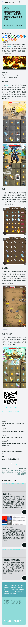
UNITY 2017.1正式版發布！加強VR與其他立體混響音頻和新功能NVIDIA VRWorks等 (20, 472)
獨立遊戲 (6, 7)
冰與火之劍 (11, 46)
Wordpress (5, 449)
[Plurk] (6, 39)
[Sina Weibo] (3, 39)
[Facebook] (3, 36)
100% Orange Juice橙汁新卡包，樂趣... (13, 431)
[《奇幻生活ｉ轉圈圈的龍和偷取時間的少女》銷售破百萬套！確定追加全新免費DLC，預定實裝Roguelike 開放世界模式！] (14, 553)
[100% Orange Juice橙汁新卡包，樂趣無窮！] (14, 487)
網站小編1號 (10, 25)
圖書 (3, 456)
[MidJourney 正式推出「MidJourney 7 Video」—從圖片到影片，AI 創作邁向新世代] (14, 520)
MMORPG (4, 441)
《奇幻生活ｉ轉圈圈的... (11, 560)
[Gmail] (9, 39)
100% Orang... (8, 494)
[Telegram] (18, 36)
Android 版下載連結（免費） (10, 407)
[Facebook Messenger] (6, 36)
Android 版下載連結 (7, 411)
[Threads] (15, 36)
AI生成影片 (4, 435)
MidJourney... (8, 527)
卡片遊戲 (4, 429)
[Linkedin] (24, 36)
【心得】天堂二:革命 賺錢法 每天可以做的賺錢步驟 (7, 472)
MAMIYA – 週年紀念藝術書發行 (10, 459)
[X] (9, 36)
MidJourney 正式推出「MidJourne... (12, 437)
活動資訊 (4, 421)
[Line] (12, 36)
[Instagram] (12, 39)
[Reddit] (21, 36)
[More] (15, 39)
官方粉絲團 (15, 411)
